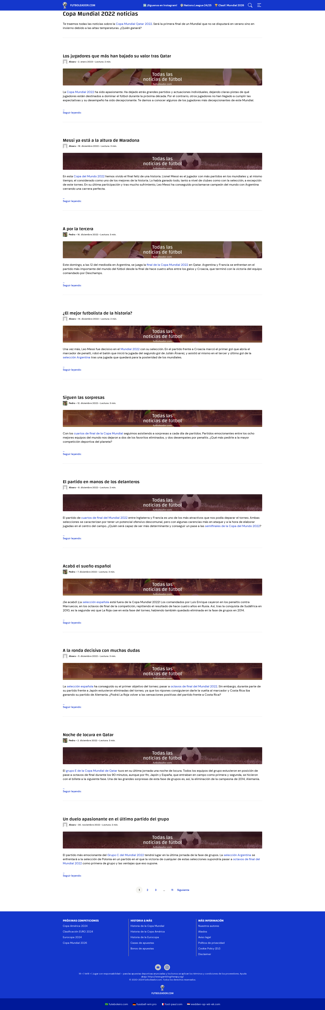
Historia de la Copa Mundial (147, 926)
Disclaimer (204, 954)
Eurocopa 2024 (72, 937)
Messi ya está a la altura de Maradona (101, 140)
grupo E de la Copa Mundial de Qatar (91, 771)
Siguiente (183, 890)
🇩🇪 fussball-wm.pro (144, 1004)
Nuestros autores (208, 926)
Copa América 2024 (75, 926)
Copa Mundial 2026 (75, 942)
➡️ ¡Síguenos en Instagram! (160, 5)
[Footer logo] (162, 990)
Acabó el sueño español (87, 566)
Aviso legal (204, 937)
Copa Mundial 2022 (80, 92)
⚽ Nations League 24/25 (196, 5)
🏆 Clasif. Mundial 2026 (229, 5)
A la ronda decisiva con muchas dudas (101, 650)
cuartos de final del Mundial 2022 (104, 518)
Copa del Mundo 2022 (89, 176)
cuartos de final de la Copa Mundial (98, 433)
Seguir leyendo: (78, 112)
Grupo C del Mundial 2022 (125, 855)
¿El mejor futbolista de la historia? (97, 313)
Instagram (167, 968)
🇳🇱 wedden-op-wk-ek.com (203, 1004)
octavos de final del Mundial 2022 (194, 686)
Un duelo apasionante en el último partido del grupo (116, 819)
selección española (96, 602)
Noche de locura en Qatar (88, 735)
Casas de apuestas (142, 942)
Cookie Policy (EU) (209, 948)
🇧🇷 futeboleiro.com (116, 1004)
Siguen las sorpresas (84, 397)
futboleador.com (81, 5)
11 (172, 890)
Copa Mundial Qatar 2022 (134, 24)
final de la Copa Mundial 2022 (167, 265)
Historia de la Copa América (148, 931)
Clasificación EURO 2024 (78, 931)
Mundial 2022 (130, 349)
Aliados (202, 931)
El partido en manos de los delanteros (101, 482)
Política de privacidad (211, 942)
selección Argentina (76, 357)
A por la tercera (78, 229)
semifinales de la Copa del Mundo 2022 (232, 526)
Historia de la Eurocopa (145, 937)
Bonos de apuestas (142, 948)
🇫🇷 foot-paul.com (171, 1004)
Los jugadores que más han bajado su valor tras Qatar (117, 56)
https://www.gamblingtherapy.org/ (166, 976)
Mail (158, 968)
